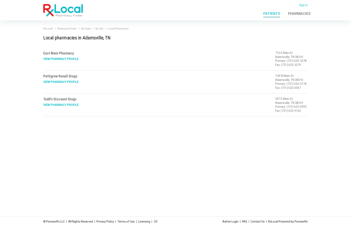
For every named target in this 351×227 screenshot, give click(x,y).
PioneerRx (301, 221)
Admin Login (230, 221)
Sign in (303, 5)
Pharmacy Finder (67, 28)
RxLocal (48, 28)
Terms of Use (126, 221)
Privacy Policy (105, 221)
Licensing (144, 221)
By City (99, 28)
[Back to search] (63, 10)
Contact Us (258, 221)
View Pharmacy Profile (61, 59)
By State (86, 28)
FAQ (244, 221)
